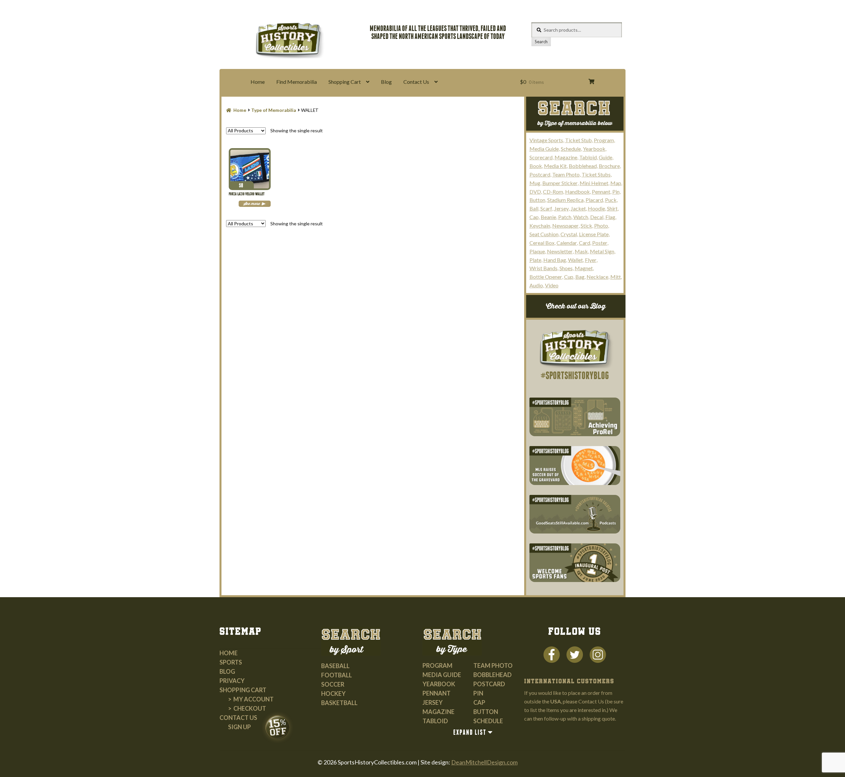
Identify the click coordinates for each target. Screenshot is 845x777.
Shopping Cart (344, 82)
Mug (534, 183)
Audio (536, 285)
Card (584, 243)
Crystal (568, 234)
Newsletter (560, 251)
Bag (580, 277)
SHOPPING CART (243, 690)
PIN (478, 693)
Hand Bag (554, 260)
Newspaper (565, 225)
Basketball (339, 702)
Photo (601, 225)
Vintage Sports (546, 140)
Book (535, 166)
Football (336, 675)
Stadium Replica (565, 200)
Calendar (567, 243)
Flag (610, 217)
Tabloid (588, 157)
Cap (534, 217)
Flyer (590, 260)
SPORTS (231, 662)
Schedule (571, 149)
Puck (611, 200)
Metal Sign (602, 251)
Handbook (577, 191)
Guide (605, 157)
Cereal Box (542, 243)
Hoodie (596, 208)
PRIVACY (232, 680)
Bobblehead (583, 166)
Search (541, 41)
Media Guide (544, 149)
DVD (535, 191)
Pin (616, 191)
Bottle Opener (545, 277)
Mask (581, 251)
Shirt (612, 208)
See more (252, 204)
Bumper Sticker (560, 183)
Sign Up (239, 726)
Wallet (575, 260)
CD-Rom (553, 191)
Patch (564, 217)
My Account (253, 699)
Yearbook (594, 149)
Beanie (548, 217)
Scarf (546, 208)
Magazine (566, 157)
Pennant (601, 191)
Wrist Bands (543, 268)
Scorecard (541, 157)
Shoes (566, 268)
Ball (533, 208)
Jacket (578, 208)
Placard (594, 200)
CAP (479, 702)
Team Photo (566, 174)
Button (537, 200)
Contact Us (416, 82)
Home (258, 82)
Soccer (332, 684)
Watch (580, 217)
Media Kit (555, 166)
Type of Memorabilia (273, 110)
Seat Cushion (543, 234)
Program (604, 140)
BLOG (227, 671)
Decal (596, 217)
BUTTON (485, 711)
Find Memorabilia (296, 82)
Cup (568, 277)
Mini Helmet (594, 183)
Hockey (333, 693)
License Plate (594, 234)
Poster (599, 243)
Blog (386, 82)
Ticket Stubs (596, 174)
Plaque (537, 251)
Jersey (561, 208)
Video (551, 285)
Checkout (249, 708)
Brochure (609, 166)
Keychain (539, 225)
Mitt (615, 277)
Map (615, 183)
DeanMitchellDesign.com (484, 762)
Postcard (539, 174)
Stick (586, 225)
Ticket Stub (578, 140)
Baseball (335, 665)
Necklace (597, 277)
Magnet (584, 268)
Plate (535, 260)
